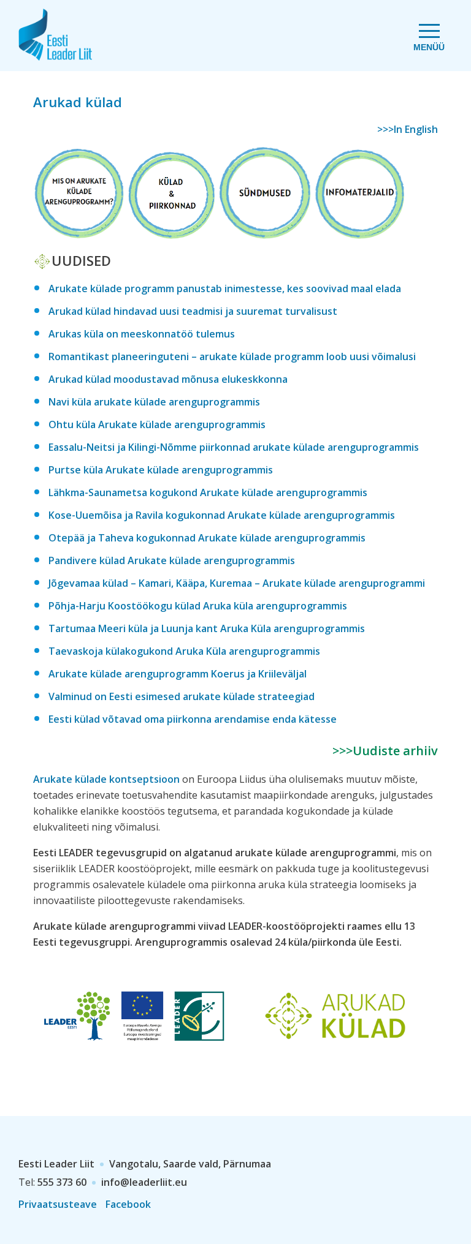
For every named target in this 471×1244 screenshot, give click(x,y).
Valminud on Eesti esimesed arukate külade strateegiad (181, 696)
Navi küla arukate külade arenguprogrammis (154, 402)
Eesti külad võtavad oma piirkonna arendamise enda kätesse (192, 719)
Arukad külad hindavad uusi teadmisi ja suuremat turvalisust (192, 311)
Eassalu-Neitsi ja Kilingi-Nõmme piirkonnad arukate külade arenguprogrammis (233, 447)
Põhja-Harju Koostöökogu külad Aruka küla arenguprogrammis (197, 606)
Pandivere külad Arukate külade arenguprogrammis (171, 560)
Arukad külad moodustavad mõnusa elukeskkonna (168, 379)
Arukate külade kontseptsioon (106, 779)
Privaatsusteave (57, 1204)
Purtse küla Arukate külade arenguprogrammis (160, 470)
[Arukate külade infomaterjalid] (360, 232)
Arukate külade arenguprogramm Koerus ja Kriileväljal (177, 673)
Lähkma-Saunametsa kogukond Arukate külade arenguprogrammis (207, 492)
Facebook (128, 1204)
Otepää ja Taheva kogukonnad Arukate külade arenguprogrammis (207, 538)
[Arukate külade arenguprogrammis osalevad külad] (171, 232)
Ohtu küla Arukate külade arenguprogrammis (157, 424)
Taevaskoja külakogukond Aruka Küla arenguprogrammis (184, 651)
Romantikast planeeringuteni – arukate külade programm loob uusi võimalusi (232, 356)
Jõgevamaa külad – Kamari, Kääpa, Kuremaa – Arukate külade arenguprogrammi (236, 583)
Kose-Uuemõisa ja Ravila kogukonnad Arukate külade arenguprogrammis (221, 515)
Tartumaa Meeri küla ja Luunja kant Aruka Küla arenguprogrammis (206, 628)
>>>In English (407, 129)
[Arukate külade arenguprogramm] (79, 232)
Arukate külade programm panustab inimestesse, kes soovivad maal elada (224, 288)
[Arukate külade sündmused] (266, 232)
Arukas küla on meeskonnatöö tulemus (141, 334)
